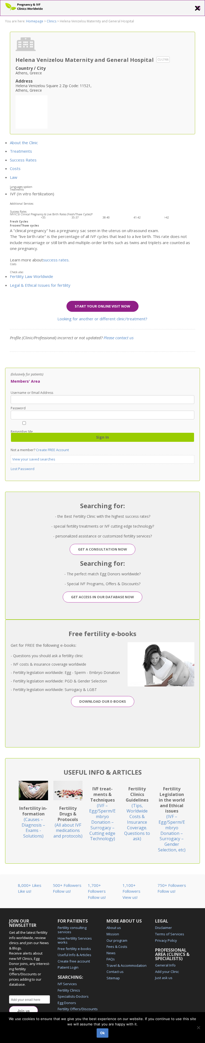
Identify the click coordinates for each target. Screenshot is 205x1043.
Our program (117, 940)
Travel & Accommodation (127, 965)
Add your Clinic (167, 971)
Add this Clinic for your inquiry (31, 111)
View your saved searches (33, 459)
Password (18, 408)
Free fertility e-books (74, 948)
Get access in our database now (102, 597)
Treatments (21, 151)
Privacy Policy (166, 940)
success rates (56, 259)
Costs (15, 168)
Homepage (34, 21)
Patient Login (68, 967)
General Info (165, 965)
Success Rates (23, 160)
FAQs (111, 959)
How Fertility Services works (75, 940)
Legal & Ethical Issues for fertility (40, 285)
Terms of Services (169, 934)
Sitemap (113, 978)
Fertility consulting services (72, 929)
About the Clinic (24, 142)
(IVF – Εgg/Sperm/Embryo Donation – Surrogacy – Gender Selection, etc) (172, 819)
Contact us (115, 971)
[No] (198, 1027)
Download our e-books (102, 701)
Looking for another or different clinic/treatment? (102, 318)
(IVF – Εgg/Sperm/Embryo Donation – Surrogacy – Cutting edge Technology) (102, 814)
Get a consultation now (102, 549)
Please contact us (118, 337)
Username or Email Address (32, 392)
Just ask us (163, 977)
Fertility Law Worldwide (31, 276)
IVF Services (67, 983)
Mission (113, 934)
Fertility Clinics (69, 990)
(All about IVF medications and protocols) (67, 822)
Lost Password (22, 468)
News (111, 953)
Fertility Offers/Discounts (78, 1008)
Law (13, 177)
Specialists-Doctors (73, 996)
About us (114, 927)
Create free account (74, 961)
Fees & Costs (117, 946)
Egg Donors (67, 1002)
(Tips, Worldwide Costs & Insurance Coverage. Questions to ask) (137, 814)
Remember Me (22, 431)
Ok (102, 1033)
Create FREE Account (52, 449)
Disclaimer (163, 927)
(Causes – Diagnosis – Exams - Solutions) (33, 822)
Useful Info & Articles (74, 954)
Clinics (51, 21)
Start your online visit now (102, 306)
